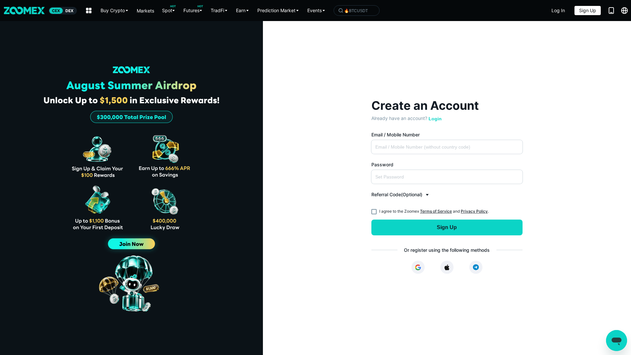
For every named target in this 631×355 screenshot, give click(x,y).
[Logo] (24, 10)
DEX (69, 10)
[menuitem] (115, 10)
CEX (56, 10)
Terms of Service (436, 211)
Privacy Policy (474, 211)
